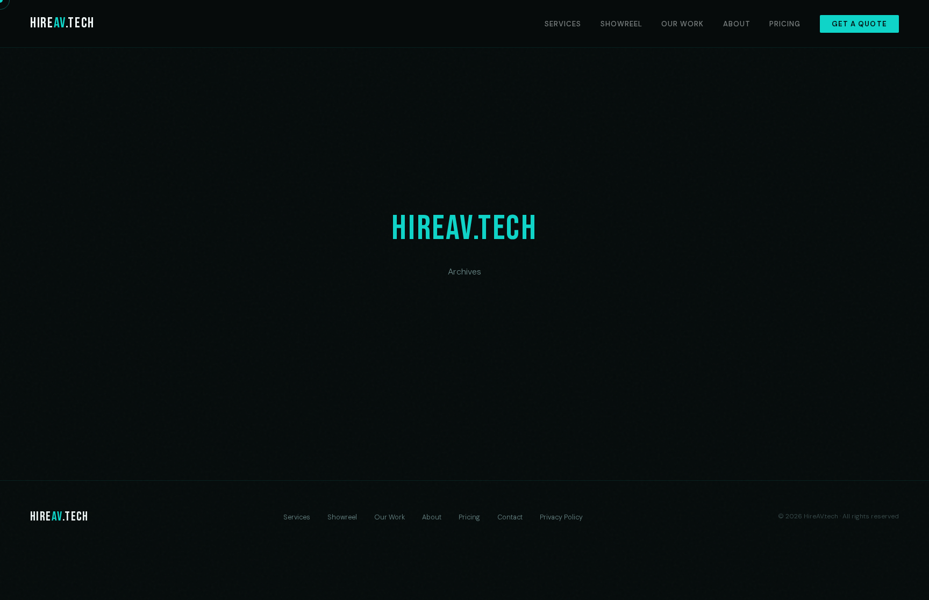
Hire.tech (62, 23)
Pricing (785, 23)
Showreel (621, 23)
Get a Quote (859, 23)
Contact (510, 517)
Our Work (682, 23)
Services (563, 23)
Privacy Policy (561, 517)
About (737, 23)
